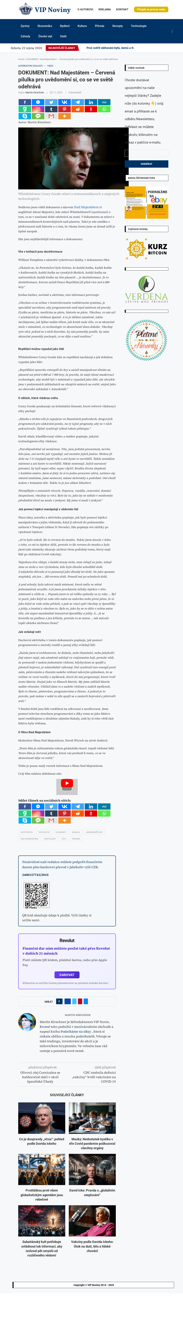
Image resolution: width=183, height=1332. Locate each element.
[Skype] (25, 116)
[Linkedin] (91, 102)
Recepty (117, 26)
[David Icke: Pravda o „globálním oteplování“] (92, 1169)
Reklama (104, 9)
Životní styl (45, 36)
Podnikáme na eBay (76, 1031)
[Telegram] (173, 48)
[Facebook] (138, 48)
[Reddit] (175, 48)
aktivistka (27, 832)
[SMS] (38, 116)
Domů (21, 59)
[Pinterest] (64, 109)
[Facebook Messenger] (38, 102)
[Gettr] (91, 109)
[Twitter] (141, 48)
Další (63, 36)
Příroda (99, 26)
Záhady (25, 36)
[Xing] (171, 48)
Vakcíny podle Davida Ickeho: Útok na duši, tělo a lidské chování (92, 1246)
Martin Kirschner (35, 92)
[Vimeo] (168, 48)
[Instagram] (38, 109)
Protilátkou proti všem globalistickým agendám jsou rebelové (42, 1194)
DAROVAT (67, 975)
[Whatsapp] (104, 109)
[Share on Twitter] (74, 1001)
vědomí (76, 838)
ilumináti (61, 832)
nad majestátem (29, 838)
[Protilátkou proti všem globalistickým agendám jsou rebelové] (41, 1169)
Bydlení (65, 26)
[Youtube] (156, 48)
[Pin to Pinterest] (80, 1001)
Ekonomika (45, 26)
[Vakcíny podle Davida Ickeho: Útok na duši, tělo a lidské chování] (92, 1220)
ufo (64, 838)
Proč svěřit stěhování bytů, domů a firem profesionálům (122, 48)
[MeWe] (104, 102)
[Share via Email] (86, 1001)
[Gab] (25, 109)
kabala (76, 832)
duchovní (44, 832)
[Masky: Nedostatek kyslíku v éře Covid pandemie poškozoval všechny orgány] (92, 1118)
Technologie (139, 26)
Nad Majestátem (86, 207)
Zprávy (25, 26)
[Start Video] (67, 787)
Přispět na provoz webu (151, 9)
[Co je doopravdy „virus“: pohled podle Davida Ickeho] (41, 1118)
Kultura (82, 26)
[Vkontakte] (64, 102)
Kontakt (122, 9)
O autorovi (85, 9)
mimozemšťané (94, 832)
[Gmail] (51, 116)
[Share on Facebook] (68, 1001)
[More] (64, 116)
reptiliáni (50, 838)
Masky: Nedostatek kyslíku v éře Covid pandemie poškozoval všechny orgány (92, 1143)
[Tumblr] (154, 48)
